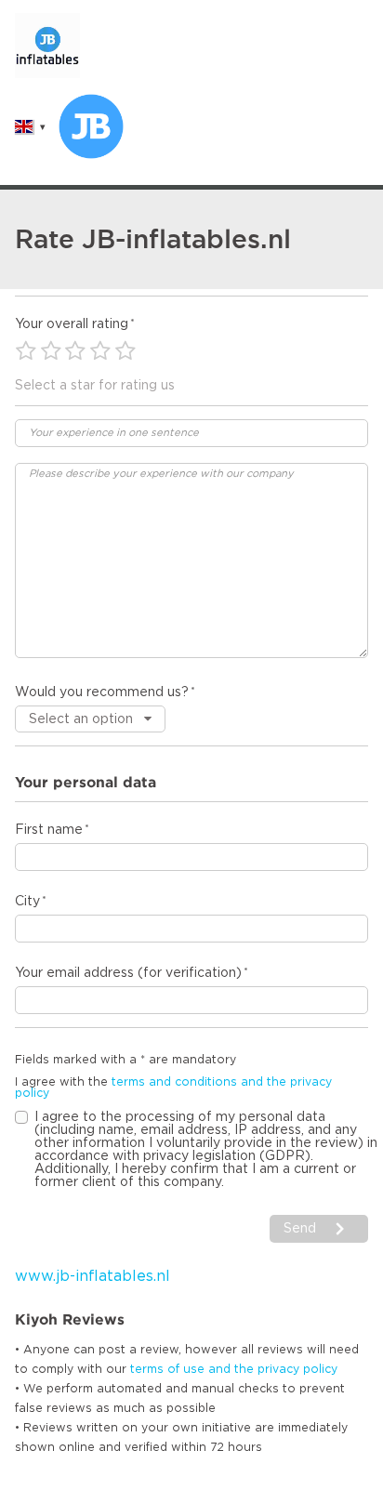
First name (49, 830)
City (27, 901)
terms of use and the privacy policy (233, 1369)
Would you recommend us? (102, 692)
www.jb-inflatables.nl (92, 1276)
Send (300, 1228)
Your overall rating (71, 324)
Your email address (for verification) (128, 973)
